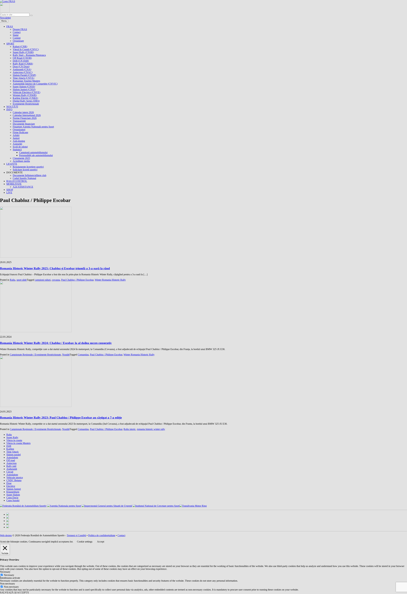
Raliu (12, 279)
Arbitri (16, 135)
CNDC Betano (13, 480)
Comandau (83, 354)
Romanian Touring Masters (26, 81)
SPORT (10, 43)
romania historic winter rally (151, 429)
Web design (6, 535)
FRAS (9, 26)
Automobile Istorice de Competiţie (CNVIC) (35, 83)
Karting (10, 449)
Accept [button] (100, 541)
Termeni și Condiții (76, 535)
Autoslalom (12, 457)
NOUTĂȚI (12, 106)
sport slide (22, 279)
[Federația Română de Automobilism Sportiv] (7, 1)
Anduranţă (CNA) (22, 69)
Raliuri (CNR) (20, 46)
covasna (56, 279)
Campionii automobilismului (33, 152)
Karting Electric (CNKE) (25, 98)
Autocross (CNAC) (22, 72)
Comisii (17, 38)
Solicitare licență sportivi (25, 169)
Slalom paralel (13, 454)
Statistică (17, 149)
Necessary (9, 575)
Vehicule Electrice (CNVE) (26, 92)
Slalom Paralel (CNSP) (24, 75)
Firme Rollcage (20, 132)
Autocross (11, 463)
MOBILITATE (14, 184)
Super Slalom (13, 494)
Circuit (9, 471)
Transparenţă (19, 121)
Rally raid (11, 466)
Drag (8, 483)
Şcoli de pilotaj (20, 146)
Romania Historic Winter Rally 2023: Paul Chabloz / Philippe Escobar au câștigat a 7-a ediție (61, 417)
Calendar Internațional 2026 (27, 115)
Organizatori (19, 129)
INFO (9, 109)
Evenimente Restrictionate (26, 103)
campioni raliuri (43, 279)
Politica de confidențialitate (101, 535)
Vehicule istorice (14, 477)
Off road (10, 460)
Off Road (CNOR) (22, 58)
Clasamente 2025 (21, 158)
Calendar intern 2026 (23, 112)
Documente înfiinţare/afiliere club (29, 175)
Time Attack (12, 451)
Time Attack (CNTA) (23, 78)
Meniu (4, 21)
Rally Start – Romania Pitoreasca (29, 55)
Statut (15, 35)
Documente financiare (24, 123)
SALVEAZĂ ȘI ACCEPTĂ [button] (14, 592)
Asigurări (17, 143)
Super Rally (12, 437)
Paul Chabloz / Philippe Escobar (77, 279)
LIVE (9, 192)
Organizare (18, 40)
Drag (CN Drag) (21, 66)
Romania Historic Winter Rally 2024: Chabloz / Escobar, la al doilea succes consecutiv (56, 343)
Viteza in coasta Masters (18, 443)
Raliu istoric (130, 429)
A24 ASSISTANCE (23, 186)
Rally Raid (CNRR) (23, 63)
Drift (8, 446)
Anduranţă (11, 469)
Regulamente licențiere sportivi (28, 166)
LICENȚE (11, 164)
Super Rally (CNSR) (23, 52)
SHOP (9, 189)
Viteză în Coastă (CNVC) (26, 49)
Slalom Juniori (13, 489)
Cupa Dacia (12, 497)
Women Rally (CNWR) (25, 95)
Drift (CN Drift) (21, 60)
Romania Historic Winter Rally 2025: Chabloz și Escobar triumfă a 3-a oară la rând (55, 268)
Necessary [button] (5, 571)
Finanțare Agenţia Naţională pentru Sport (33, 126)
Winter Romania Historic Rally (110, 279)
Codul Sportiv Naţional (24, 178)
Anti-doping (19, 141)
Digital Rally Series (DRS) (26, 101)
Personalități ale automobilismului (36, 155)
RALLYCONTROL (16, 181)
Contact (17, 32)
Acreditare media (21, 161)
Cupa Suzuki (12, 500)
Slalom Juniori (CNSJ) (24, 89)
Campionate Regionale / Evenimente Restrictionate (35, 354)
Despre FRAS (20, 29)
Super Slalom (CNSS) (24, 86)
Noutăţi (66, 354)
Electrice (10, 486)
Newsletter (5, 17)
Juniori (16, 138)
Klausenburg (12, 491)
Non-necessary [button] (7, 583)
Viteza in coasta (14, 440)
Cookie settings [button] (84, 541)
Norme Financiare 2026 (25, 118)
